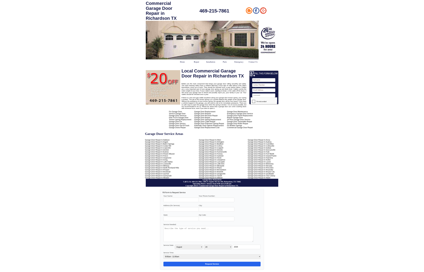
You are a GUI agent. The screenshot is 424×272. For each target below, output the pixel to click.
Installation (210, 61)
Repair (196, 61)
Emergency (238, 61)
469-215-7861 (214, 10)
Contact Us (253, 61)
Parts (225, 61)
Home (182, 61)
